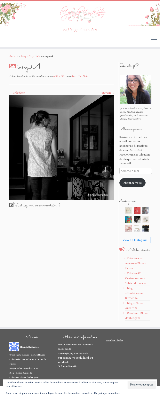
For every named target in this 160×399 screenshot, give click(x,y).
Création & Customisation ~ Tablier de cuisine (135, 278)
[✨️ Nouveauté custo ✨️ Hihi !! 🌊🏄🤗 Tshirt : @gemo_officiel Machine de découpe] (137, 210)
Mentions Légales (114, 340)
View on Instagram (135, 240)
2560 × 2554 (58, 76)
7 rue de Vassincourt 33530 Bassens (75, 344)
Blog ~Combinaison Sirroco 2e (134, 293)
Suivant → (107, 92)
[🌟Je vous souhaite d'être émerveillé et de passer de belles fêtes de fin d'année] (137, 228)
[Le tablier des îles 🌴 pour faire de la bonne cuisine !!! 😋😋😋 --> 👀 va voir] (128, 219)
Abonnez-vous (133, 182)
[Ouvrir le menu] (154, 40)
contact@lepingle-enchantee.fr (73, 353)
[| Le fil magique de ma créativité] (80, 14)
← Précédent (17, 92)
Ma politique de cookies (107, 393)
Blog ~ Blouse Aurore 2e (20, 373)
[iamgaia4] (61, 147)
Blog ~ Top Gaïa (30, 56)
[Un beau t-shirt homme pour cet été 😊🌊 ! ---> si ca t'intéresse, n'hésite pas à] (137, 219)
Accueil (13, 56)
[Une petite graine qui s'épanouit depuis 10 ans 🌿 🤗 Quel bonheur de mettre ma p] (145, 219)
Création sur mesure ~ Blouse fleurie (135, 263)
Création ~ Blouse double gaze (23, 377)
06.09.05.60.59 (64, 349)
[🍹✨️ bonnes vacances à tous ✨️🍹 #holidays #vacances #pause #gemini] (128, 210)
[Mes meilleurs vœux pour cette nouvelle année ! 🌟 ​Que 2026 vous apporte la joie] (128, 228)
